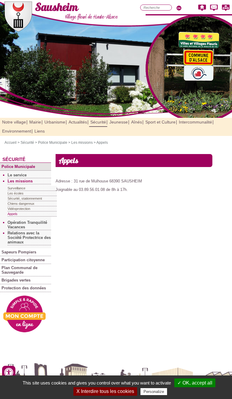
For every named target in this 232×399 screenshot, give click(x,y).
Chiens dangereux (21, 203)
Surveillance (16, 188)
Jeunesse (118, 122)
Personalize (153, 391)
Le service (17, 175)
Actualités (78, 122)
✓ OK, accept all (194, 382)
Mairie (35, 122)
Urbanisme (54, 122)
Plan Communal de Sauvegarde (19, 270)
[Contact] (214, 8)
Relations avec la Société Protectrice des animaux (29, 237)
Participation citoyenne (23, 260)
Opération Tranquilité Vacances (27, 224)
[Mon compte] (24, 331)
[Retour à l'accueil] (202, 8)
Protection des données (24, 288)
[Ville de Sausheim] (18, 30)
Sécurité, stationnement (25, 198)
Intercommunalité (195, 122)
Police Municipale (52, 142)
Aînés (136, 122)
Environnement (16, 131)
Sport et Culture (160, 122)
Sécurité (98, 122)
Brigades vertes (16, 280)
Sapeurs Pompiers (19, 252)
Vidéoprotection (19, 209)
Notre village (14, 122)
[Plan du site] (226, 8)
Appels (102, 142)
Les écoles (16, 193)
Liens (39, 131)
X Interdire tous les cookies (105, 391)
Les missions (82, 142)
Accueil (11, 142)
